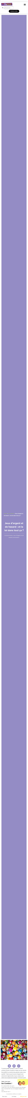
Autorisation (16, 537)
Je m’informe (11, 513)
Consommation (8, 535)
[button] (24, 4)
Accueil (5, 513)
